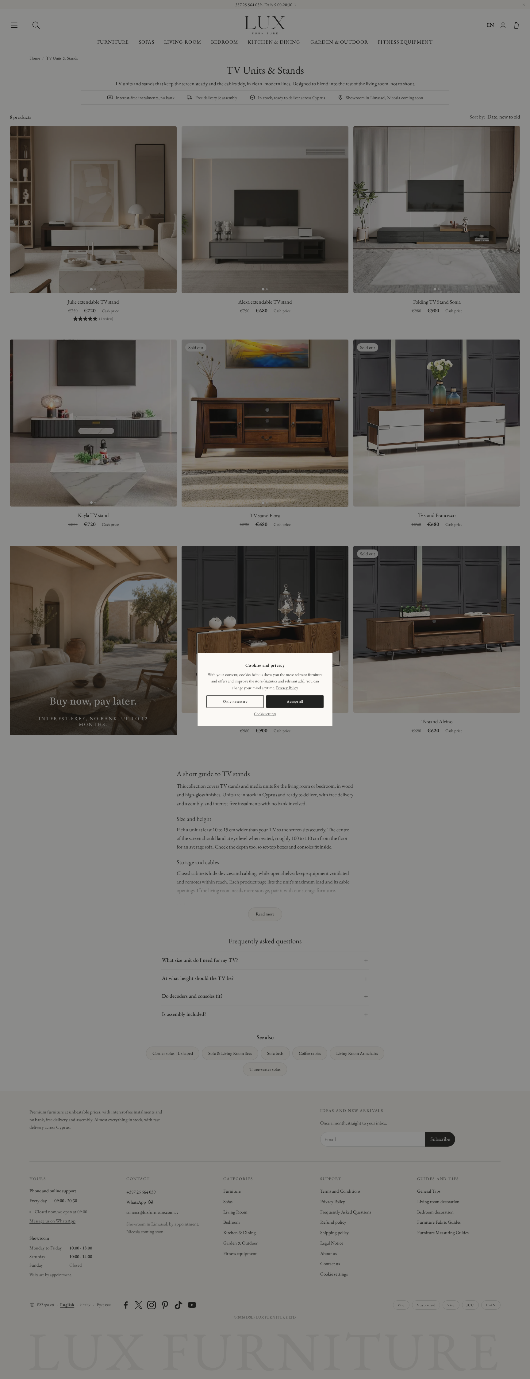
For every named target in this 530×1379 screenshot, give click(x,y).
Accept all (295, 701)
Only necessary (235, 701)
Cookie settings (265, 713)
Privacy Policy (287, 687)
